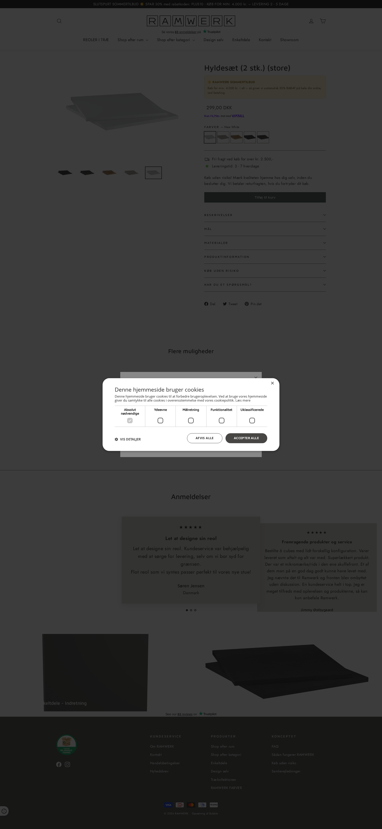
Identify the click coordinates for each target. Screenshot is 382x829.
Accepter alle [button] (246, 438)
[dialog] (191, 414)
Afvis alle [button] (205, 438)
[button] (128, 439)
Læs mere (242, 400)
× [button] (272, 383)
